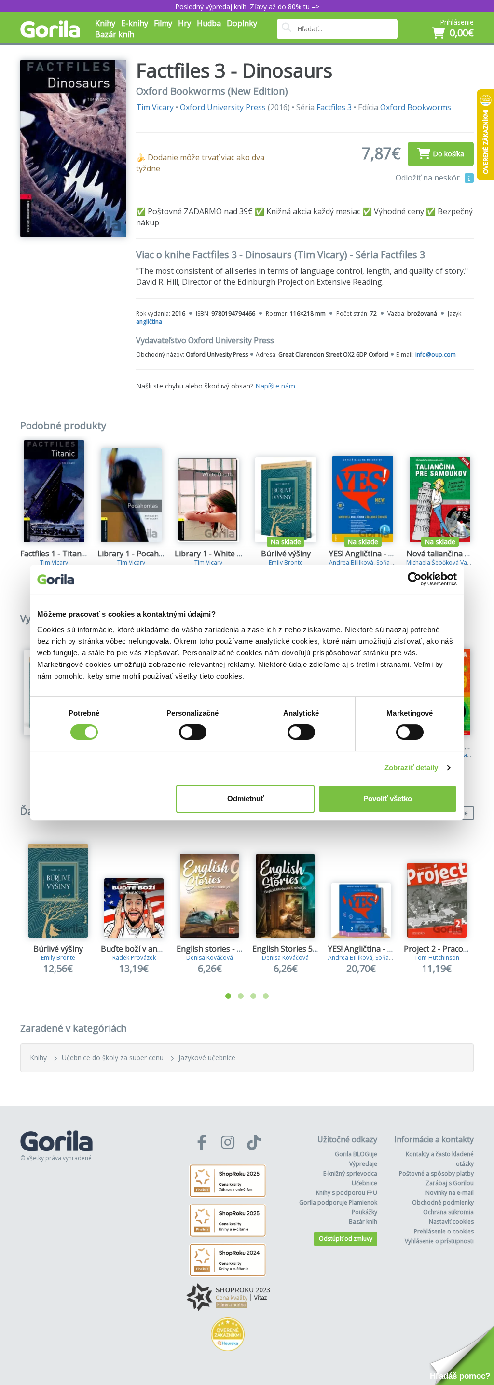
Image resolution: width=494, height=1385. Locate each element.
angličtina (149, 322)
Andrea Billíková (351, 562)
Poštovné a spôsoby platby (436, 1173)
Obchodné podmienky (443, 1202)
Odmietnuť (245, 798)
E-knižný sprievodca (350, 1173)
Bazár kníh (114, 34)
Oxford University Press (223, 107)
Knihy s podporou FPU (346, 1193)
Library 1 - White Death (217, 553)
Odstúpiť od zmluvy (345, 1238)
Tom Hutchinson (436, 958)
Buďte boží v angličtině (142, 948)
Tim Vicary (155, 107)
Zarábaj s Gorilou (449, 1183)
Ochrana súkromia (448, 1212)
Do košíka (448, 153)
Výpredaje (363, 1164)
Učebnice (364, 1183)
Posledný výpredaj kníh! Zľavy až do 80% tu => (247, 6)
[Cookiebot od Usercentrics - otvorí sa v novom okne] (414, 579)
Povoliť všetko (387, 798)
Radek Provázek (134, 958)
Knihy (38, 1057)
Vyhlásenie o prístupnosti (439, 1241)
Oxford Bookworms (415, 107)
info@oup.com (435, 354)
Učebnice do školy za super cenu (113, 1057)
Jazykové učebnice (206, 1057)
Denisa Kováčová (209, 958)
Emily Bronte (286, 562)
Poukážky (364, 1212)
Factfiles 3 (334, 107)
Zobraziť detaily (411, 767)
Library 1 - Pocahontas (138, 553)
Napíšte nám (275, 385)
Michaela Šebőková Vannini (443, 562)
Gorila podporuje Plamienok (338, 1202)
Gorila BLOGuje (356, 1154)
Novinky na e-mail (449, 1193)
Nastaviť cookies (451, 1222)
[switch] (192, 732)
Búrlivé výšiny (286, 553)
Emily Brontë (58, 958)
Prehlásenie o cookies (444, 1231)
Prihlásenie (457, 22)
